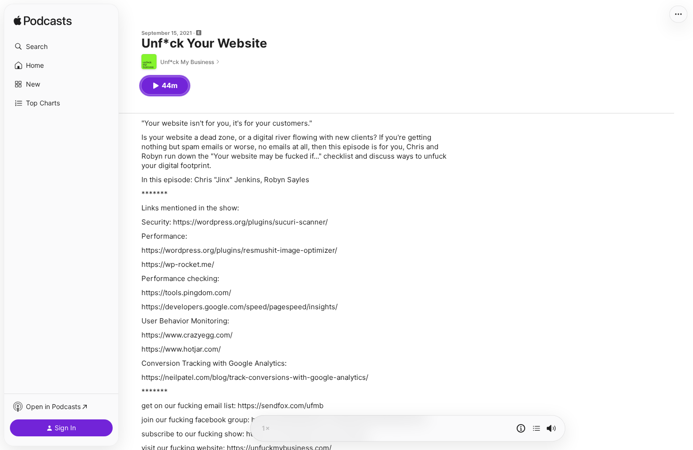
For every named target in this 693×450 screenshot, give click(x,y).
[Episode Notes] (521, 428)
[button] (61, 47)
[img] (43, 21)
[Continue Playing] (536, 428)
